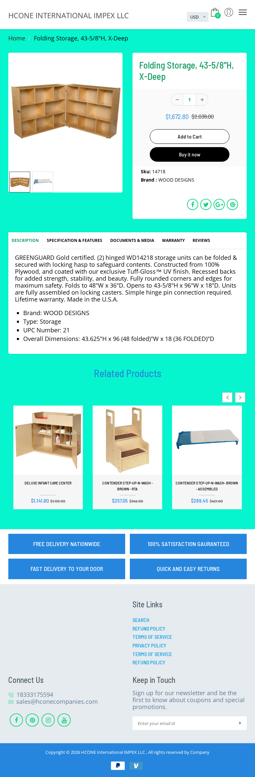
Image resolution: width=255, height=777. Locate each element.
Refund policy (148, 662)
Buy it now (190, 154)
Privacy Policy (149, 645)
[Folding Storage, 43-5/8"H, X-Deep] (65, 110)
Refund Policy (148, 628)
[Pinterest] (32, 720)
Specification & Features (74, 240)
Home (16, 38)
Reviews (201, 240)
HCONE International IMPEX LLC (113, 752)
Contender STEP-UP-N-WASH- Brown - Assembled (207, 485)
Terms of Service (152, 637)
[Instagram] (48, 720)
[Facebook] (16, 720)
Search (140, 620)
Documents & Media (132, 240)
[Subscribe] (240, 723)
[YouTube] (64, 720)
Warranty (173, 240)
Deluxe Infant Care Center (48, 482)
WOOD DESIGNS (176, 180)
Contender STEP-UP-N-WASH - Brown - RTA (127, 485)
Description (25, 240)
